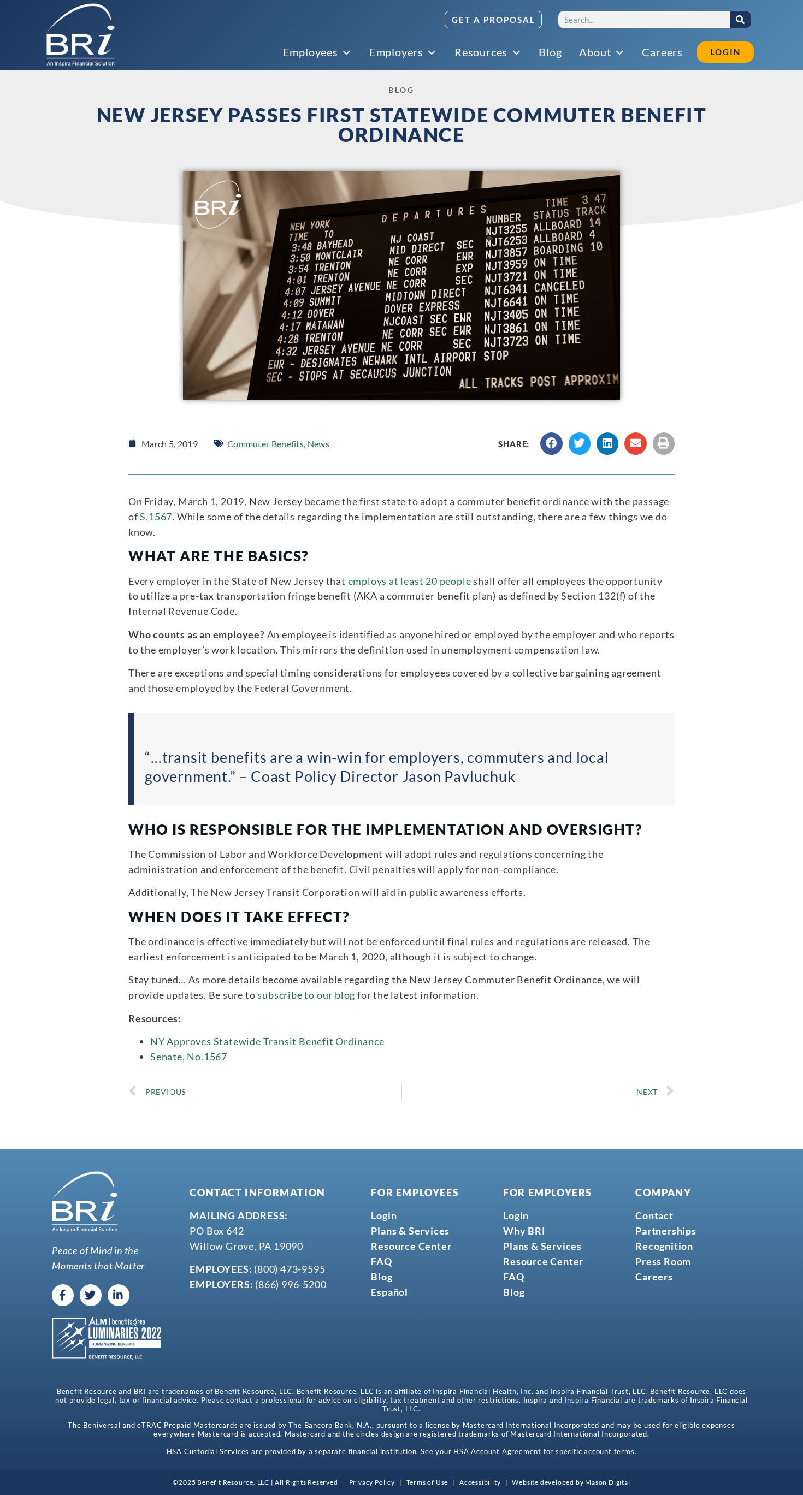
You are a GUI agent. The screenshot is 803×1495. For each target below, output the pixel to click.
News (318, 443)
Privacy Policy (372, 1482)
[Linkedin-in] (118, 1295)
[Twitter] (91, 1295)
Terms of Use (427, 1482)
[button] (551, 443)
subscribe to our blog (306, 995)
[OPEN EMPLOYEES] (347, 53)
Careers (654, 1277)
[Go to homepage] (80, 35)
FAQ (381, 1261)
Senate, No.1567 (188, 1057)
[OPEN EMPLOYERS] (432, 53)
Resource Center (411, 1246)
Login (384, 1215)
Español (389, 1292)
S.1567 (156, 517)
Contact (654, 1215)
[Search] (740, 19)
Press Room (663, 1261)
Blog (381, 1277)
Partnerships (665, 1231)
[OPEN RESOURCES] (516, 53)
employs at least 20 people (409, 581)
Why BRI (524, 1231)
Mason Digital (607, 1482)
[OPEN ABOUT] (620, 53)
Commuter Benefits (265, 443)
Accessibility (479, 1482)
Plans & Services (410, 1231)
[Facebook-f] (63, 1295)
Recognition (664, 1246)
